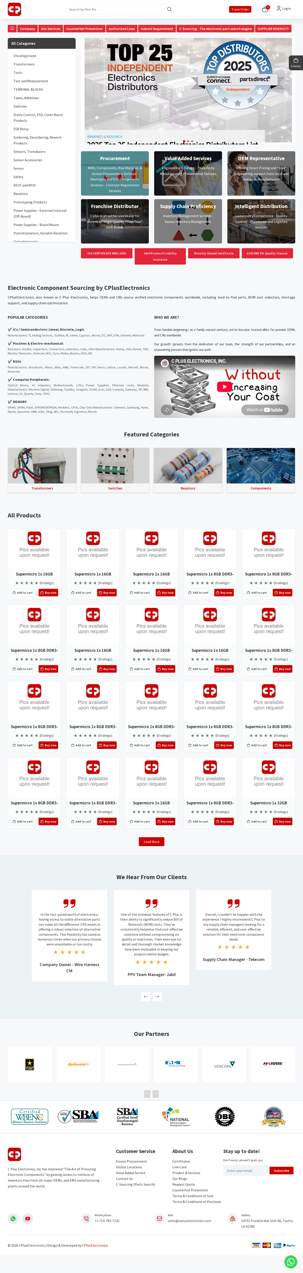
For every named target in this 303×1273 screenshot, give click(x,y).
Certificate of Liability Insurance (160, 256)
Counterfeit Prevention (84, 28)
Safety (18, 177)
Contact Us (124, 1178)
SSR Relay (21, 129)
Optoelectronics (26, 241)
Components (261, 488)
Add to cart (25, 593)
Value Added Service (130, 1173)
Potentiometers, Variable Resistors (41, 233)
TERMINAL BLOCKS (28, 89)
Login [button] (286, 8)
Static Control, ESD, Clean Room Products (38, 117)
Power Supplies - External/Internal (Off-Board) (40, 213)
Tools (18, 72)
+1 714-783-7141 (107, 1220)
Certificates (181, 1161)
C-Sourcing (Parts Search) (135, 1184)
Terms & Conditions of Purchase (196, 1201)
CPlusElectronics (95, 1245)
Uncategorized (25, 55)
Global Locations (129, 1167)
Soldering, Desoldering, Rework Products (37, 140)
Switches (20, 106)
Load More (151, 841)
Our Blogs (179, 1178)
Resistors (21, 193)
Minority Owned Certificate (213, 253)
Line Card (179, 1167)
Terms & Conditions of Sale (192, 1196)
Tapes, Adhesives (26, 98)
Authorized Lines (122, 28)
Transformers (24, 64)
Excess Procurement (131, 1161)
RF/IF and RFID (25, 185)
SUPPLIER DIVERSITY (273, 28)
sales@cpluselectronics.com (189, 1220)
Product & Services (186, 1173)
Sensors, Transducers (29, 151)
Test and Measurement (31, 81)
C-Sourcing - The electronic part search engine (215, 28)
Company (27, 28)
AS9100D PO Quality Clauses (267, 253)
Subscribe (281, 1170)
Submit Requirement (157, 28)
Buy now (50, 593)
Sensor (19, 168)
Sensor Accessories (28, 160)
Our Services (50, 28)
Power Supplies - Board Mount (36, 224)
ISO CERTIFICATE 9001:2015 (106, 253)
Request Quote (183, 1184)
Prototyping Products (30, 202)
